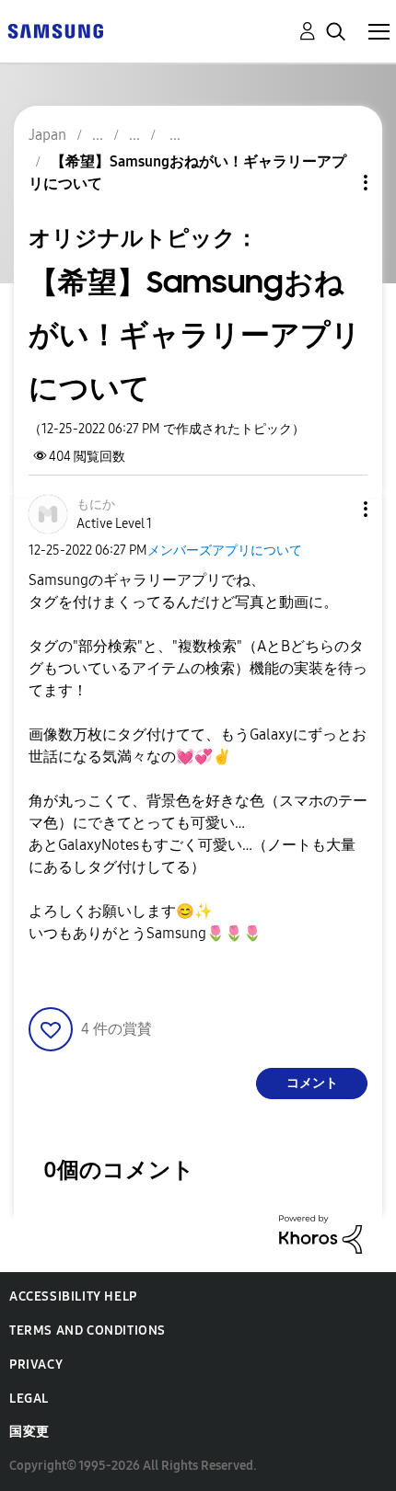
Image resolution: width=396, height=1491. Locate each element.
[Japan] (55, 30)
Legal (29, 1398)
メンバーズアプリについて (224, 550)
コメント (312, 1083)
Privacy (36, 1364)
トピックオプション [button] (334, 182)
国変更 (29, 1431)
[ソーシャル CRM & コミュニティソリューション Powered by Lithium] (320, 1233)
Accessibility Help (73, 1296)
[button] (335, 509)
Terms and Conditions (87, 1330)
